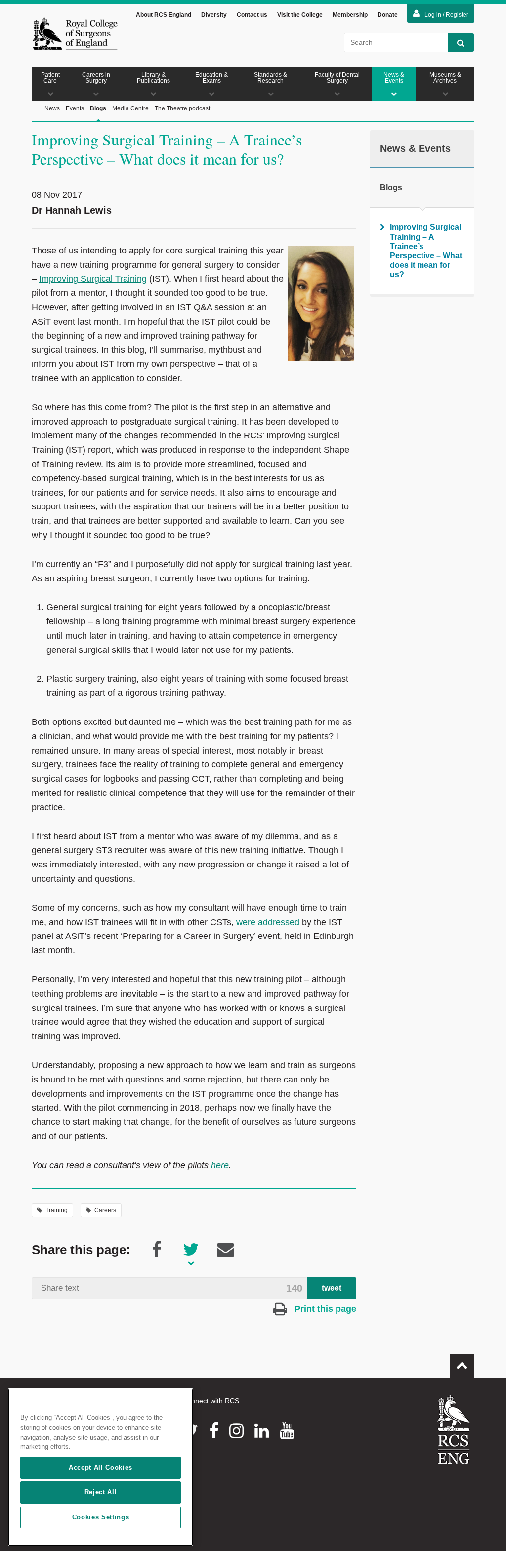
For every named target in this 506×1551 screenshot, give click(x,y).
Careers (105, 1210)
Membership (350, 14)
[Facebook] (213, 1430)
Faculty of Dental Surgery (337, 78)
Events (75, 108)
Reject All (100, 1492)
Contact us (252, 14)
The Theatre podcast (182, 108)
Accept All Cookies (100, 1467)
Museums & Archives (445, 78)
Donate (388, 14)
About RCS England (163, 14)
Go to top (462, 1366)
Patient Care (50, 78)
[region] (100, 1467)
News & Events (393, 78)
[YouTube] (287, 1430)
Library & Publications (153, 78)
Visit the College (300, 14)
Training (56, 1210)
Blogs (98, 108)
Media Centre (130, 108)
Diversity (214, 14)
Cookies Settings (100, 1517)
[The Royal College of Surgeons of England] (75, 33)
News (52, 108)
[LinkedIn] (261, 1430)
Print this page (324, 1309)
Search (461, 42)
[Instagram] (236, 1430)
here (220, 1165)
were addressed (269, 922)
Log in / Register (446, 14)
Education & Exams (211, 78)
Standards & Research (270, 78)
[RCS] (453, 1429)
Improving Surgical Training (93, 279)
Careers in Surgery (96, 78)
